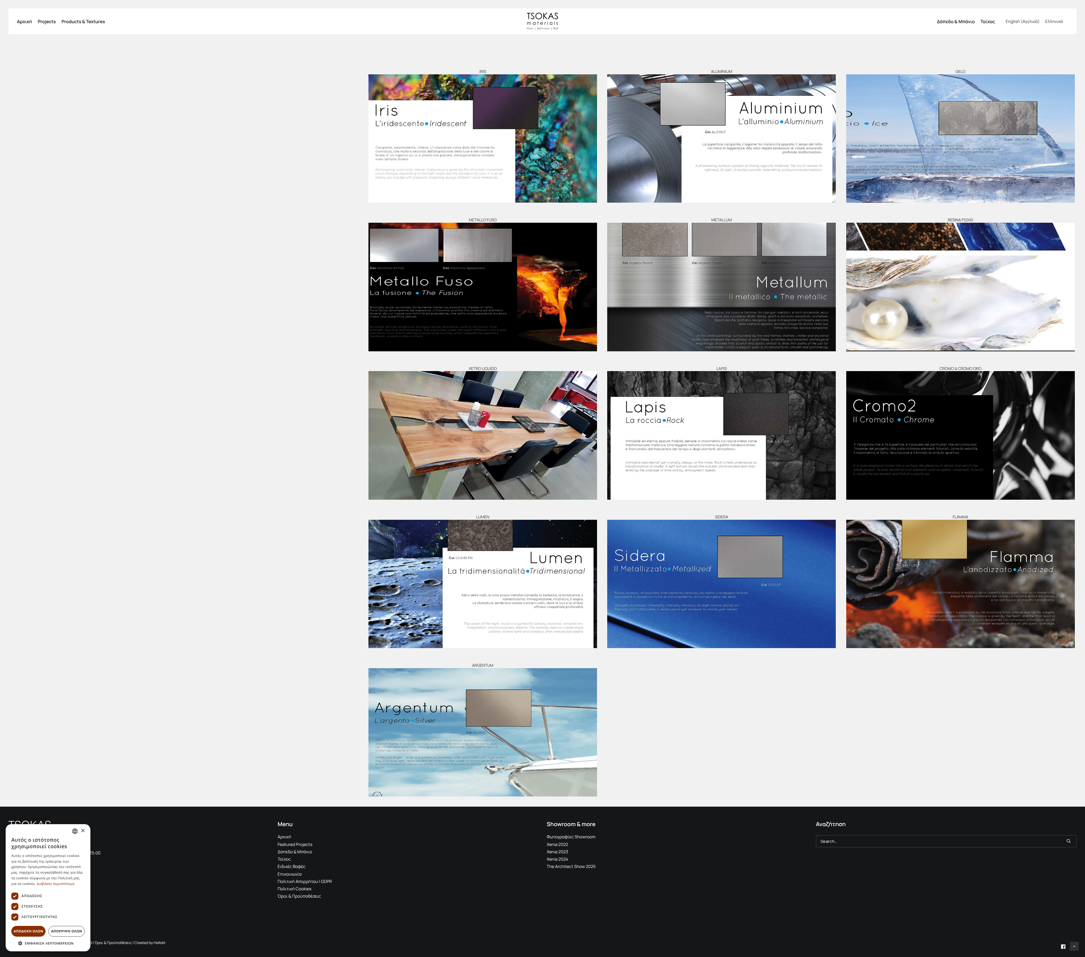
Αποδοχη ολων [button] (28, 931)
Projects (47, 21)
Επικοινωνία (290, 874)
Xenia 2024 (557, 859)
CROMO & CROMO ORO (960, 368)
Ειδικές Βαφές (292, 866)
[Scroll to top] (1074, 946)
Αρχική (24, 21)
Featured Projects (295, 844)
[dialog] (48, 887)
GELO (960, 71)
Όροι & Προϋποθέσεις (299, 896)
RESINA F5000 (960, 220)
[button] (482, 138)
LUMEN (482, 517)
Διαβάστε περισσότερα (56, 883)
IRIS (482, 71)
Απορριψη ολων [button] (66, 931)
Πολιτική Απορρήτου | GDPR (305, 881)
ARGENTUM (482, 665)
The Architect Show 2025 (571, 866)
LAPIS (722, 368)
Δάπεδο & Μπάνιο (956, 21)
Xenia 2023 (557, 852)
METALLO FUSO (483, 220)
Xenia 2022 (557, 844)
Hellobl (159, 942)
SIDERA (721, 517)
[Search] (946, 841)
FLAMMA (960, 517)
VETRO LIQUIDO (483, 368)
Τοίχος (987, 21)
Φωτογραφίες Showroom (571, 837)
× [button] (83, 831)
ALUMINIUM (721, 71)
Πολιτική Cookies (295, 889)
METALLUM (721, 220)
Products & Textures (83, 21)
